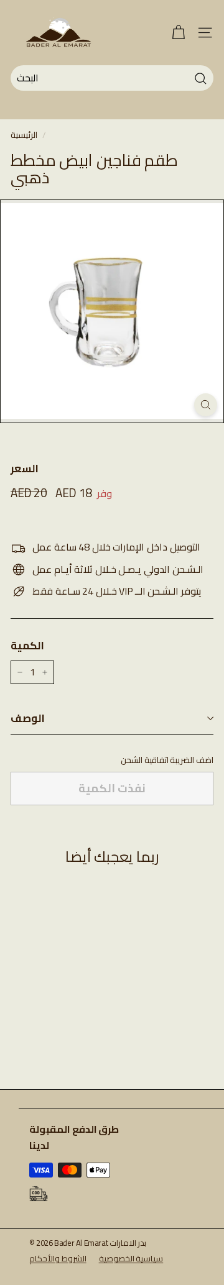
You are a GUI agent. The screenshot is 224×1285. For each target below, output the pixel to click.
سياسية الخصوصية (131, 1258)
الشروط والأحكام (57, 1258)
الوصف (28, 718)
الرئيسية (24, 135)
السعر (25, 468)
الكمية (27, 646)
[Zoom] (205, 404)
